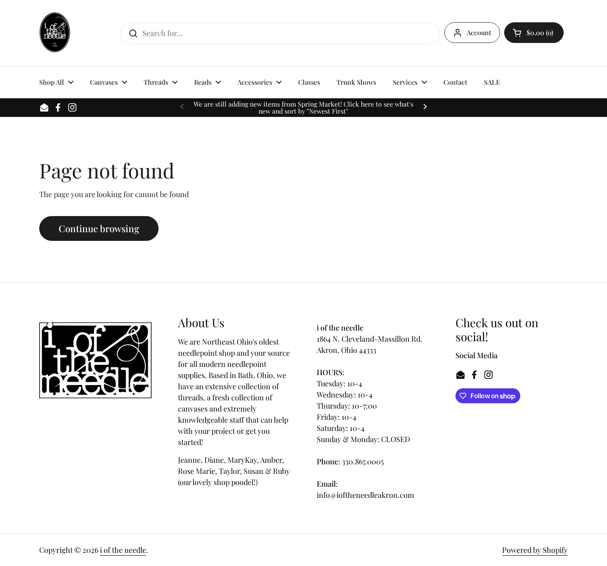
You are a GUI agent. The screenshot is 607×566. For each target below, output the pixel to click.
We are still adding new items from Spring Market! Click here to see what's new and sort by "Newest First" (303, 107)
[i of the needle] (54, 33)
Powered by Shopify (535, 550)
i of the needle (123, 550)
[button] (534, 32)
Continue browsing (99, 228)
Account (479, 32)
